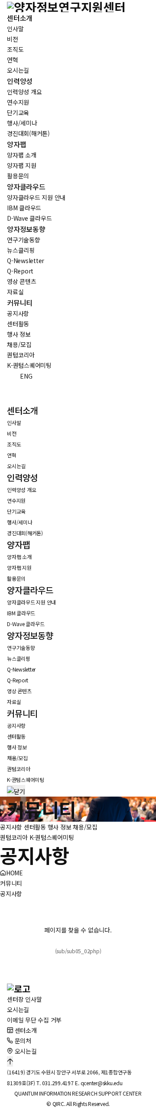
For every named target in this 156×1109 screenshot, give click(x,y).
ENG (21, 376)
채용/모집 (85, 827)
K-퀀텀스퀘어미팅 (51, 837)
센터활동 (35, 827)
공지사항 (11, 827)
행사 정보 (60, 827)
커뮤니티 (11, 883)
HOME (14, 872)
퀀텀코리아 (14, 837)
